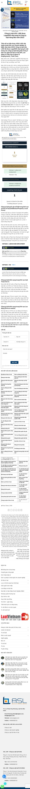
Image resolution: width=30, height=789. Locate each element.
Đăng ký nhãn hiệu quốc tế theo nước (11, 627)
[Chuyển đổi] (28, 580)
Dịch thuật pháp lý (6, 575)
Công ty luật (20, 47)
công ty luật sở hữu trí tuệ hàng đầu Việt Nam (15, 70)
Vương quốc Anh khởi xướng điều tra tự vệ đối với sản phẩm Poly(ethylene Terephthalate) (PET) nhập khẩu (16, 683)
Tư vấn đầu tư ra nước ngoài (8, 607)
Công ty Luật (8, 727)
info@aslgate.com (10, 715)
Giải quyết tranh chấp (6, 585)
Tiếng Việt (26, 2)
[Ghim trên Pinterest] (19, 510)
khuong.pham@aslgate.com (16, 713)
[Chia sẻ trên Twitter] (14, 510)
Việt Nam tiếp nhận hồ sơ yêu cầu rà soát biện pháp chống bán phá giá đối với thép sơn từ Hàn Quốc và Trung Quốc (16, 664)
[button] (2, 2)
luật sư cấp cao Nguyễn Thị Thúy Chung (16, 230)
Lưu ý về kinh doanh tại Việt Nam (10, 583)
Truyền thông (15, 31)
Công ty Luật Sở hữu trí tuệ (12, 732)
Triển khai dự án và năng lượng (9, 604)
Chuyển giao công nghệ (7, 572)
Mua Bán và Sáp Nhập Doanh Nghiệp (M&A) (12, 591)
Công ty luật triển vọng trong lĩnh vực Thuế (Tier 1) (15, 529)
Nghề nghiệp (11, 30)
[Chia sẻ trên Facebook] (11, 510)
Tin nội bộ (20, 30)
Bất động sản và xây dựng (8, 569)
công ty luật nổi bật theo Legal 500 (13, 545)
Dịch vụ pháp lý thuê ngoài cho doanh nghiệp (13, 577)
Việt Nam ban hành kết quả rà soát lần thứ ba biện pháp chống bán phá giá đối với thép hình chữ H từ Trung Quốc (16, 658)
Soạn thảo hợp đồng (6, 599)
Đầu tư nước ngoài (6, 635)
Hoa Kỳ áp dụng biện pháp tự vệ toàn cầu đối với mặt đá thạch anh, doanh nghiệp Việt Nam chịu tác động (17, 670)
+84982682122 (13, 720)
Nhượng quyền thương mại (8, 593)
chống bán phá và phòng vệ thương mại (18, 301)
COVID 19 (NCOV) (5, 630)
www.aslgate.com (14, 718)
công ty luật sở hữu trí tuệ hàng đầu (9, 519)
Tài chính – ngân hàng (6, 602)
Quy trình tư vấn (5, 596)
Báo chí (16, 30)
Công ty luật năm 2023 (17, 533)
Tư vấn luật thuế (5, 610)
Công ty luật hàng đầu (17, 539)
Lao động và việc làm (6, 588)
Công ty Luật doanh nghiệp (12, 730)
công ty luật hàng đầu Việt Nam (9, 79)
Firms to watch (15, 526)
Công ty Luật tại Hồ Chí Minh (17, 768)
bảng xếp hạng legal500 (11, 522)
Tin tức (25, 30)
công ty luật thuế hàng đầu (22, 517)
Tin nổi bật (5, 30)
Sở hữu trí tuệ (4, 580)
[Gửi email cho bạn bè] (16, 510)
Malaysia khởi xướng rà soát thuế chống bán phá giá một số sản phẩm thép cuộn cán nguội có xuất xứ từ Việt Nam (8, 554)
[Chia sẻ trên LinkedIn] (21, 510)
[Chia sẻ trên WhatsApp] (9, 510)
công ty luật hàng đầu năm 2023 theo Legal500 (16, 525)
